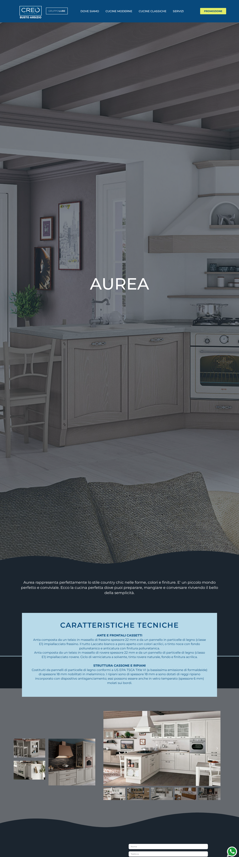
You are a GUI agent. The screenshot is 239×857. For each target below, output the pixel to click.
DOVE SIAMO (89, 11)
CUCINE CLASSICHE (152, 11)
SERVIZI (178, 11)
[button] (106, 748)
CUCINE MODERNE (119, 11)
